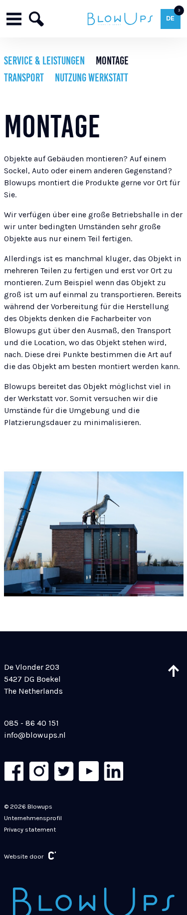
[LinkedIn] (114, 771)
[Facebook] (14, 771)
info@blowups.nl (35, 735)
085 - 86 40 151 (31, 723)
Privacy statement (30, 829)
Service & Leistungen (44, 60)
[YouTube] (89, 771)
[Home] (120, 18)
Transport (24, 77)
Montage (112, 60)
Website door (23, 856)
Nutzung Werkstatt (91, 77)
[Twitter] (64, 771)
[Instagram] (39, 771)
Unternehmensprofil (33, 818)
